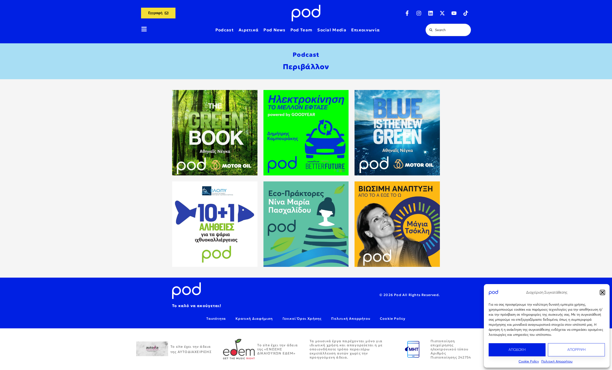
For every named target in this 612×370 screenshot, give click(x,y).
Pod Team (301, 30)
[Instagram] (419, 13)
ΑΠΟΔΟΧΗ (517, 349)
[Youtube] (454, 13)
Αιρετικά (249, 30)
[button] (602, 292)
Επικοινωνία (365, 30)
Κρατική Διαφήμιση (254, 318)
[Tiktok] (465, 13)
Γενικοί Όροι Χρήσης (302, 318)
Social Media (331, 30)
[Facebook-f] (407, 13)
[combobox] (448, 30)
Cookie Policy (529, 361)
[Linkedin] (430, 13)
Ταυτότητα (216, 318)
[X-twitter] (442, 13)
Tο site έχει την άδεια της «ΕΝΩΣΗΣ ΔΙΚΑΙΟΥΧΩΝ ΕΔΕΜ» (277, 349)
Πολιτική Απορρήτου (557, 361)
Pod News (274, 30)
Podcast (224, 30)
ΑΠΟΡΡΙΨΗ (576, 349)
